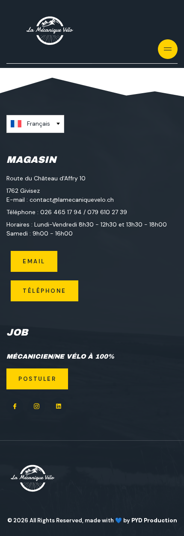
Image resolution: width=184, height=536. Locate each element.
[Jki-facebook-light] (14, 406)
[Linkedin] (58, 406)
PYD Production (154, 520)
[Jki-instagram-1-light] (36, 406)
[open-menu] (168, 49)
